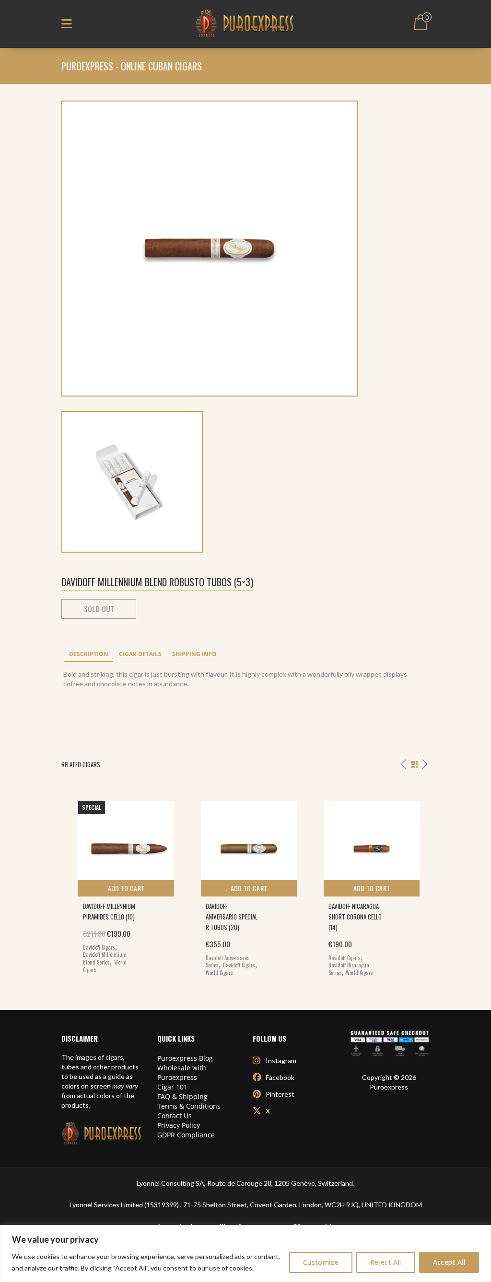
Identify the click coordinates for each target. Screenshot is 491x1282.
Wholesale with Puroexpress (181, 1072)
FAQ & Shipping (182, 1096)
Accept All (449, 1262)
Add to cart (126, 888)
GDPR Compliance (186, 1134)
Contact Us (174, 1115)
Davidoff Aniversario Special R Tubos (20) (231, 916)
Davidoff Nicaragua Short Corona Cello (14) (355, 916)
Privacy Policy (178, 1125)
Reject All (385, 1262)
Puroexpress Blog (185, 1058)
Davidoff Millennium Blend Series (105, 958)
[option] (122, 885)
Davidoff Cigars (99, 947)
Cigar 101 (172, 1086)
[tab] (89, 654)
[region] (245, 1253)
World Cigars (219, 972)
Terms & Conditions (189, 1106)
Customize (321, 1262)
